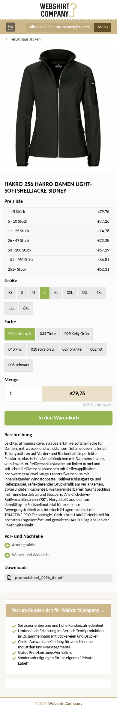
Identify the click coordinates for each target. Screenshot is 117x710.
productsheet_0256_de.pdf (39, 578)
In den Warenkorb (58, 418)
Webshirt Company (65, 704)
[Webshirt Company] (59, 10)
